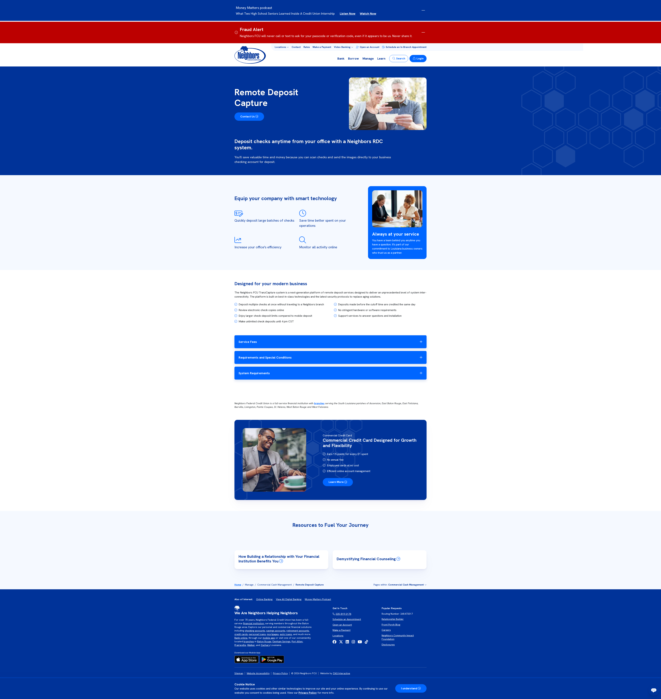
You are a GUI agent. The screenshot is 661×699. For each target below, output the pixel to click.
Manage (368, 58)
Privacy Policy (307, 693)
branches (319, 403)
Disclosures (388, 644)
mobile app (269, 637)
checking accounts (255, 630)
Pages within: (399, 584)
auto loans (286, 634)
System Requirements (254, 373)
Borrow (353, 58)
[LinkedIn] (347, 641)
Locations (338, 635)
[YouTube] (360, 641)
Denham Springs (281, 641)
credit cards (241, 634)
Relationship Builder (393, 619)
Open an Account (369, 47)
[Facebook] (334, 641)
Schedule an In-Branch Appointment (406, 47)
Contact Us (247, 116)
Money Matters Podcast (318, 599)
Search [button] (400, 58)
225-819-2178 (343, 613)
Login (420, 58)
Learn (381, 58)
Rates (306, 47)
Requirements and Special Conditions (265, 357)
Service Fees (248, 342)
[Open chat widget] (653, 690)
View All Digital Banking (288, 599)
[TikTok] (366, 641)
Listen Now (347, 13)
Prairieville (240, 645)
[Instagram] (353, 641)
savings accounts (275, 630)
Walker (251, 645)
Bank (340, 58)
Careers (386, 629)
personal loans (257, 634)
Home (237, 584)
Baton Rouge (264, 641)
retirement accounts (297, 630)
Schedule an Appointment (347, 619)
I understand (409, 688)
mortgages (273, 634)
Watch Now (368, 13)
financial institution (253, 623)
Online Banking (264, 599)
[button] (282, 47)
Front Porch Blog (391, 624)
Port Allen (297, 641)
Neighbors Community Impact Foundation (398, 637)
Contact (296, 47)
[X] (341, 641)
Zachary (265, 645)
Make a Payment (322, 47)
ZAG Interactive (341, 673)
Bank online (240, 637)
